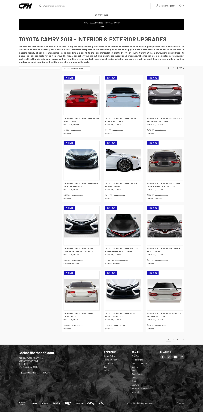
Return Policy (109, 356)
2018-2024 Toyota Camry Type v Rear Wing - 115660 (81, 120)
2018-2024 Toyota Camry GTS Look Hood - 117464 (163, 250)
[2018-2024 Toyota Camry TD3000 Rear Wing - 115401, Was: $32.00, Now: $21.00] (123, 96)
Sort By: (67, 69)
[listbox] (80, 69)
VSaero (135, 367)
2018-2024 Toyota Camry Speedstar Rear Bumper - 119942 (164, 120)
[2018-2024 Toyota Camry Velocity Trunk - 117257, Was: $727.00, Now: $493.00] (81, 291)
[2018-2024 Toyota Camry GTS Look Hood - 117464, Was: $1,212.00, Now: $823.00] (164, 226)
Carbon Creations (139, 363)
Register (171, 6)
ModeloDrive (137, 360)
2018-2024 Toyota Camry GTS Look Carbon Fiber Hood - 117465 (122, 250)
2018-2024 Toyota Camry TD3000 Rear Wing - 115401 (120, 120)
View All (135, 392)
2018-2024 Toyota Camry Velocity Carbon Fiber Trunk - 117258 (163, 185)
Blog (105, 367)
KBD (133, 370)
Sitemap (107, 370)
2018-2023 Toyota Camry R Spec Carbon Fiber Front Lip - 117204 (79, 250)
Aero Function (138, 374)
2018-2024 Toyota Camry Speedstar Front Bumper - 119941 (81, 185)
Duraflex (135, 356)
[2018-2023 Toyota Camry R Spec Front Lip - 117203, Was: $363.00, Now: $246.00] (123, 291)
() (182, 6)
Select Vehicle (101, 15)
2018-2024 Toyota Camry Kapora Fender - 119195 (121, 185)
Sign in (162, 6)
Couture (135, 385)
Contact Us (108, 363)
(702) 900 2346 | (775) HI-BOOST (36, 373)
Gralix (134, 381)
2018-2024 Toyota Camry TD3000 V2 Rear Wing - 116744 (164, 315)
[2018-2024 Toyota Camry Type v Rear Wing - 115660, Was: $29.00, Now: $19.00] (81, 96)
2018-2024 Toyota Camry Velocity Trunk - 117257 (80, 315)
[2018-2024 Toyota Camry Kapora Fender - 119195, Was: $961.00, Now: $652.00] (123, 161)
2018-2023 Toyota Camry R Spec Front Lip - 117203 (120, 315)
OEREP (135, 378)
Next (179, 68)
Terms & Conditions (112, 360)
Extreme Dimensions (141, 388)
